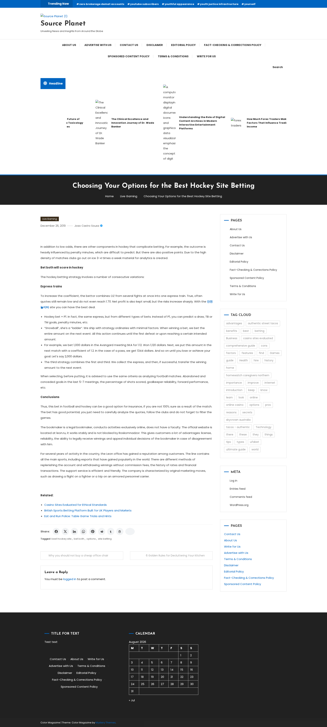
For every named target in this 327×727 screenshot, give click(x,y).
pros (268, 405)
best (246, 331)
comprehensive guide (240, 346)
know (264, 390)
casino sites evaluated (258, 338)
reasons (231, 412)
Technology (263, 427)
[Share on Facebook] (56, 531)
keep (251, 390)
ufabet (254, 442)
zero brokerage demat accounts (101, 4)
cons (264, 346)
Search (277, 67)
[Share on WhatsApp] (83, 531)
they (256, 434)
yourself (249, 4)
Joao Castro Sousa (86, 226)
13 (162, 670)
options (91, 539)
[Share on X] (65, 531)
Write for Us (206, 56)
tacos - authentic (238, 427)
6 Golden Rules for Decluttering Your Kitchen (175, 555)
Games (275, 353)
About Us (69, 45)
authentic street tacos (263, 323)
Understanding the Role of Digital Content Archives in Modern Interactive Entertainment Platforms (194, 122)
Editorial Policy (183, 45)
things (269, 434)
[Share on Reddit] (101, 531)
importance (234, 383)
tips (228, 442)
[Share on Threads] (119, 531)
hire (256, 360)
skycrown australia (238, 420)
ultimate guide (236, 449)
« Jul (132, 700)
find (261, 353)
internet (270, 383)
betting (259, 331)
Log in (233, 481)
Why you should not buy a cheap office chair (78, 555)
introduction (234, 390)
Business (231, 338)
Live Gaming (49, 218)
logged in (69, 579)
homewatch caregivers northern (247, 375)
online (254, 397)
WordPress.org (239, 505)
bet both (79, 539)
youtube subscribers (144, 4)
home (230, 368)
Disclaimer (154, 45)
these (243, 434)
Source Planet (63, 23)
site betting (105, 539)
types (240, 442)
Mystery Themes (106, 722)
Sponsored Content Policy (128, 56)
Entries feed (237, 489)
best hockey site (61, 539)
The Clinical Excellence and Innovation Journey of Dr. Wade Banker (125, 122)
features (247, 353)
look (241, 397)
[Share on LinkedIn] (74, 531)
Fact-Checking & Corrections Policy (232, 45)
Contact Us (129, 45)
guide (230, 360)
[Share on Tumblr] (110, 531)
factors (231, 353)
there (229, 434)
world (254, 449)
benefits (231, 331)
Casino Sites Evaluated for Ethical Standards (75, 505)
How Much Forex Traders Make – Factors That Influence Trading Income (261, 122)
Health (243, 360)
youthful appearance (179, 4)
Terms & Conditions (173, 56)
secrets (247, 412)
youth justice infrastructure (219, 4)
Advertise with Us (97, 45)
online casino (235, 405)
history (269, 360)
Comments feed (241, 497)
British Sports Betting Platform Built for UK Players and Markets (88, 510)
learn (229, 397)
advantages (234, 323)
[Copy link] (130, 531)
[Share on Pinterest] (92, 531)
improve (253, 383)
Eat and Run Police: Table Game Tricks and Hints (77, 516)
